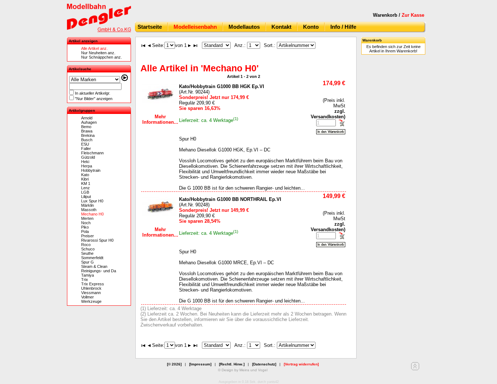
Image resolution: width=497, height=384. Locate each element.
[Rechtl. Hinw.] (231, 364)
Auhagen (89, 122)
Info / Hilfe (343, 27)
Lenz (85, 188)
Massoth (88, 209)
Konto (311, 27)
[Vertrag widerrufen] (301, 364)
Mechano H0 (92, 214)
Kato (85, 175)
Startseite (150, 27)
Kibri (85, 179)
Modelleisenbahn (195, 27)
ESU (85, 144)
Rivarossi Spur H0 (97, 240)
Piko (85, 227)
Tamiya (87, 275)
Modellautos (244, 27)
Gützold (88, 157)
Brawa (86, 131)
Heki (85, 161)
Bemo (86, 126)
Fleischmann (92, 153)
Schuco (88, 249)
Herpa (86, 166)
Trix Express (92, 284)
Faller (86, 148)
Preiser (87, 236)
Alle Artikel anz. (94, 48)
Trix (84, 279)
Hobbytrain (90, 170)
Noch (86, 223)
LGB (85, 192)
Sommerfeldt (92, 258)
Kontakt (281, 27)
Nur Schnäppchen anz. (101, 57)
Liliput (86, 196)
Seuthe (87, 253)
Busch (86, 140)
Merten (87, 218)
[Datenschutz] (264, 364)
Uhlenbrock (91, 288)
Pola (85, 231)
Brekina (88, 135)
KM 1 (85, 183)
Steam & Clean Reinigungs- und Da (98, 268)
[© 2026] (174, 364)
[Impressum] (200, 364)
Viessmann (91, 292)
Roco (86, 244)
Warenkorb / (398, 15)
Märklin (87, 205)
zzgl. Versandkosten (328, 113)
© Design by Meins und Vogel (242, 370)
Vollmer (87, 297)
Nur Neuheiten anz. (98, 53)
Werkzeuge (91, 301)
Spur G (87, 262)
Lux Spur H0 (92, 201)
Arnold (86, 118)
